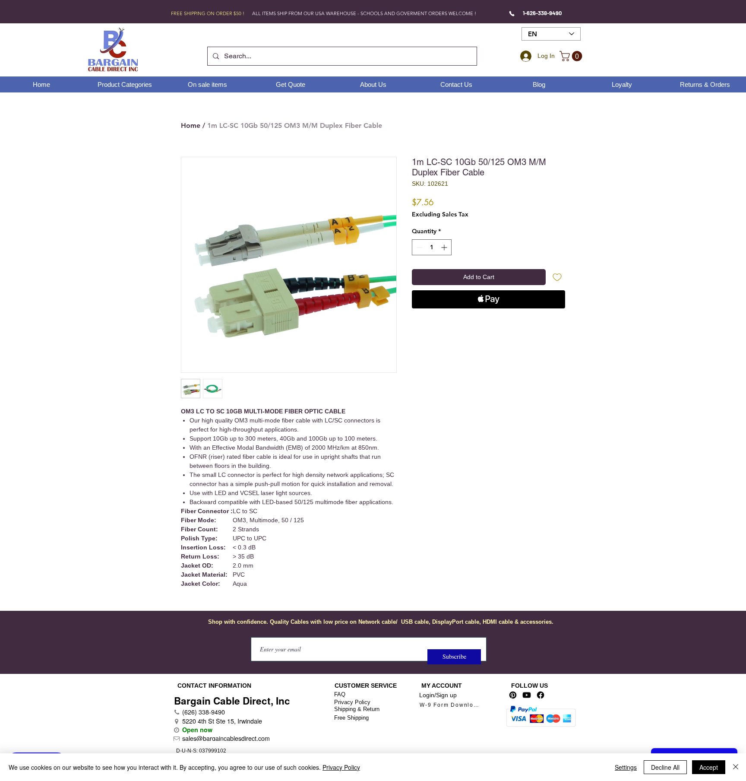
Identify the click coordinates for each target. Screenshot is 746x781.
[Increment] (444, 247)
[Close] (735, 767)
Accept (708, 767)
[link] (572, 56)
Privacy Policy (352, 702)
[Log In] (524, 56)
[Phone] (511, 13)
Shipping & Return (356, 709)
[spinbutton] (431, 247)
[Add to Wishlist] (557, 277)
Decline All (665, 767)
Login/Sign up (438, 695)
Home (190, 125)
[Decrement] (418, 247)
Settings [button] (626, 767)
